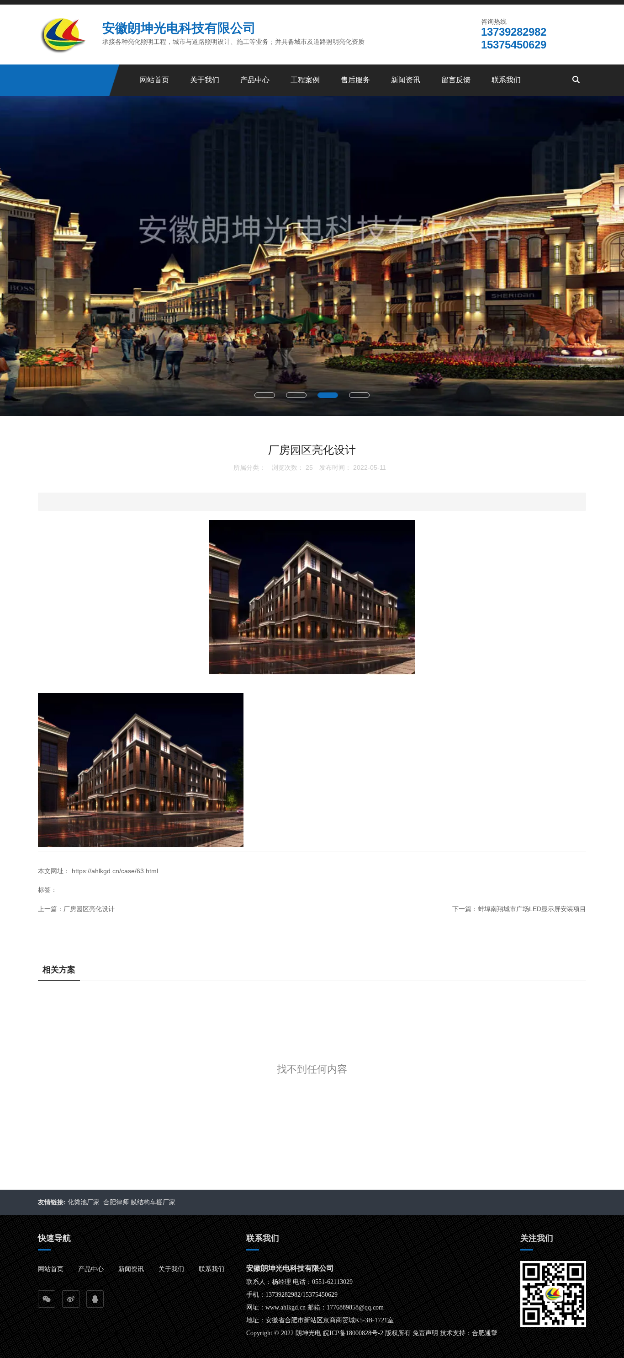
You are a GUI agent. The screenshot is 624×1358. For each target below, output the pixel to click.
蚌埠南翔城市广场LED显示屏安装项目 (532, 908)
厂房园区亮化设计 (89, 908)
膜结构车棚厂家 (154, 1202)
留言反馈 (456, 80)
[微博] (70, 1299)
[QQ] (95, 1299)
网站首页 (154, 80)
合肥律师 (116, 1202)
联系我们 (506, 80)
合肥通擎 (484, 1333)
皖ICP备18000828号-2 (353, 1333)
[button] (264, 395)
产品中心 (255, 80)
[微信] (46, 1299)
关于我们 (204, 80)
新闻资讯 (405, 80)
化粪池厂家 (84, 1202)
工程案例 (305, 80)
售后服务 (355, 80)
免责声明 (425, 1333)
